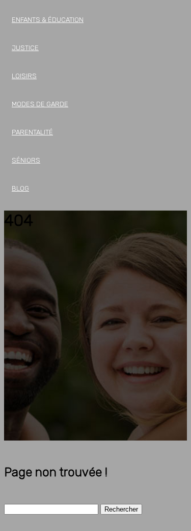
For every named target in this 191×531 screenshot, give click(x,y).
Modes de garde (40, 104)
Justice (25, 48)
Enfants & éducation (48, 20)
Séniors (26, 160)
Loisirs (24, 76)
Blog (20, 188)
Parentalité (32, 132)
